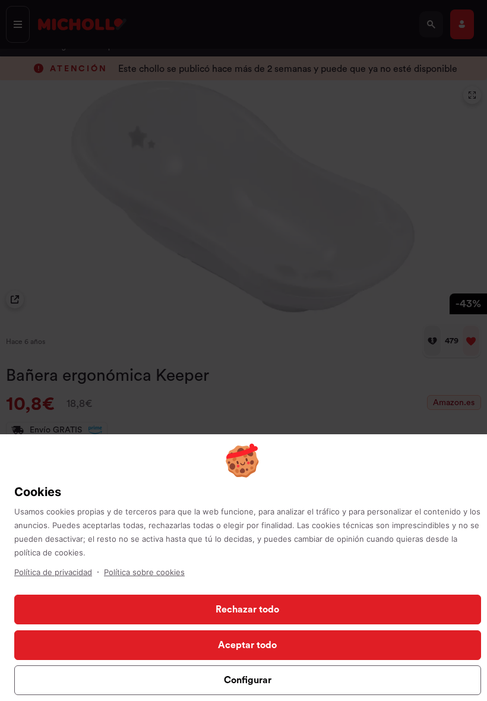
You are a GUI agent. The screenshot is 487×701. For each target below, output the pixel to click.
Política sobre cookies (144, 572)
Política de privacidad (53, 572)
